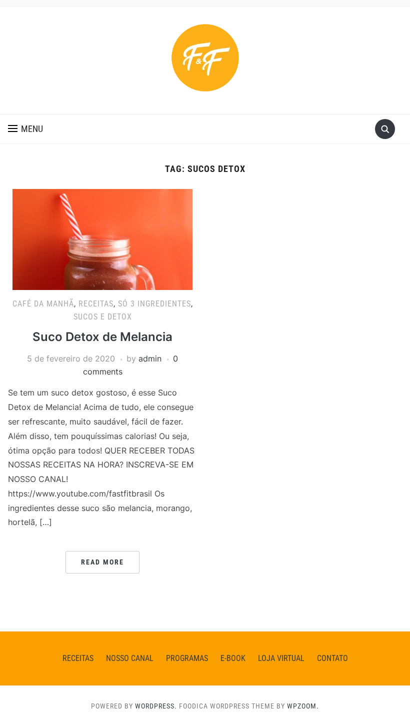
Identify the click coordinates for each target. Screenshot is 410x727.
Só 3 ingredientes (154, 303)
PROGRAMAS (187, 658)
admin (150, 359)
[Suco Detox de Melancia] (102, 239)
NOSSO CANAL (130, 658)
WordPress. (156, 706)
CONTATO (332, 658)
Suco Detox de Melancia (102, 337)
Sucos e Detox (103, 317)
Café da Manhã (43, 303)
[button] (25, 129)
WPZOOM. (303, 706)
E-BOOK (233, 658)
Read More (102, 562)
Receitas (96, 303)
